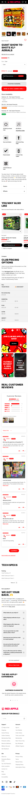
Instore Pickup (5, 732)
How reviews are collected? (8, 555)
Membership (19, 738)
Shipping (4, 730)
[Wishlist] (22, 2)
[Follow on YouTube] (10, 782)
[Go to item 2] (9, 34)
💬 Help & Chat (5, 727)
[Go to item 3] (14, 34)
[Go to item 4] (18, 34)
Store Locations (5, 766)
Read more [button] (5, 447)
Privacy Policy (19, 756)
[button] (4, 57)
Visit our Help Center (14, 665)
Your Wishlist (19, 730)
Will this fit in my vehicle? (8, 54)
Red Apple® (4, 235)
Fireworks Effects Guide (6, 760)
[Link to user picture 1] (14, 470)
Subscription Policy (20, 767)
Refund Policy (19, 761)
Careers (4, 774)
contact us (19, 598)
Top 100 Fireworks (6, 763)
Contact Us (4, 769)
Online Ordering (6, 735)
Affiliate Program (20, 746)
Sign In (17, 727)
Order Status (19, 732)
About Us (4, 756)
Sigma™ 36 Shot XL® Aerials (9, 237)
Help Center (12, 606)
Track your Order (20, 735)
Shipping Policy (19, 764)
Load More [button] (14, 550)
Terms (17, 759)
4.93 (17, 399)
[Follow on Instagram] (7, 782)
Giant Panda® (5, 40)
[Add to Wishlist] (25, 40)
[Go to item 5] (23, 34)
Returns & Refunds (6, 743)
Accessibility (5, 777)
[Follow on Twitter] (3, 782)
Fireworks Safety (6, 740)
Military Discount (6, 746)
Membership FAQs (6, 738)
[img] (5, 436)
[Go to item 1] (4, 34)
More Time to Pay (20, 740)
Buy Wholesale (19, 743)
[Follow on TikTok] (14, 782)
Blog (3, 771)
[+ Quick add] (20, 231)
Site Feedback (5, 748)
